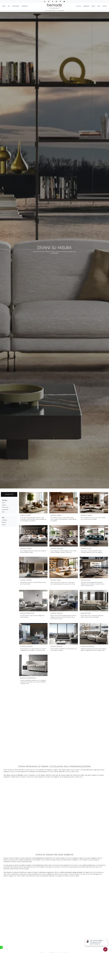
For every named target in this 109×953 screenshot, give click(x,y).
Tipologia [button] (4, 500)
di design (4, 520)
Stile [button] (3, 517)
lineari (3, 502)
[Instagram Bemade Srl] (56, 1)
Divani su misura (60, 10)
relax (3, 512)
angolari (4, 505)
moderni (4, 522)
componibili (5, 509)
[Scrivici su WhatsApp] (1, 947)
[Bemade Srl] (54, 6)
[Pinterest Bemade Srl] (60, 1)
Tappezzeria (25, 6)
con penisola (5, 507)
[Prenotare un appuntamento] (48, 1)
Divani (3, 6)
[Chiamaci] (45, 1)
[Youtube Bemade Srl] (64, 1)
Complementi (15, 6)
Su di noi (78, 6)
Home (46, 10)
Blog (98, 6)
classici (4, 524)
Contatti (104, 6)
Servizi (93, 6)
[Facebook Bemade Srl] (52, 1)
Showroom (86, 6)
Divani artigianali (52, 10)
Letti (9, 6)
